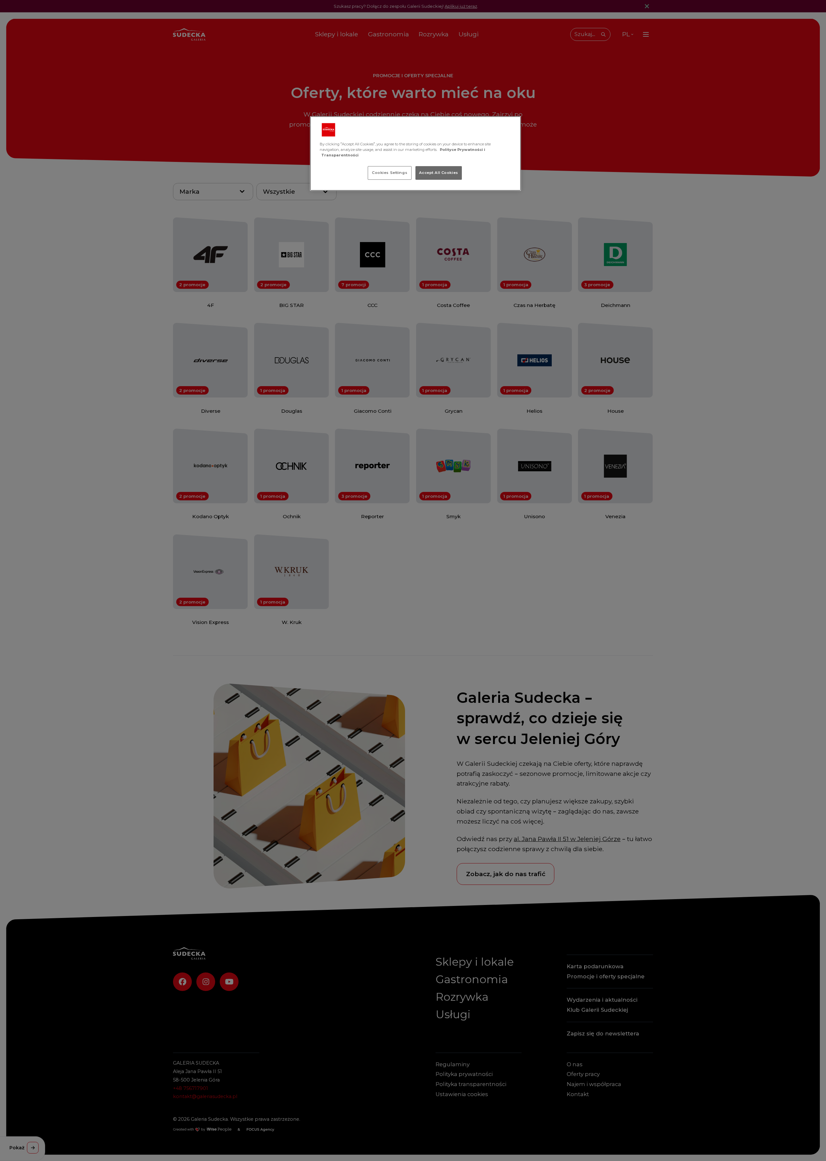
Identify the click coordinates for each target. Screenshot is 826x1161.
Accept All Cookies (438, 172)
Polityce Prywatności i (462, 149)
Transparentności (340, 155)
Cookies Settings (389, 172)
